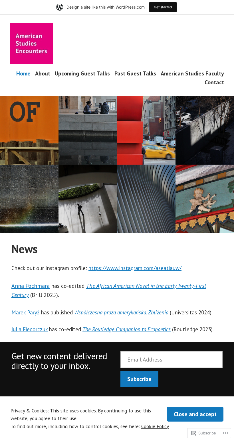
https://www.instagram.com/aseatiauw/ (134, 268)
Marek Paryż (25, 312)
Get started (163, 7)
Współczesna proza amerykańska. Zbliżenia (121, 312)
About (42, 73)
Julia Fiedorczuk (29, 329)
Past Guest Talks (135, 73)
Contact (214, 82)
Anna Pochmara (30, 286)
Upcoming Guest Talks (82, 73)
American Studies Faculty (192, 73)
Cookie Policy (155, 426)
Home (23, 73)
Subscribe (139, 379)
